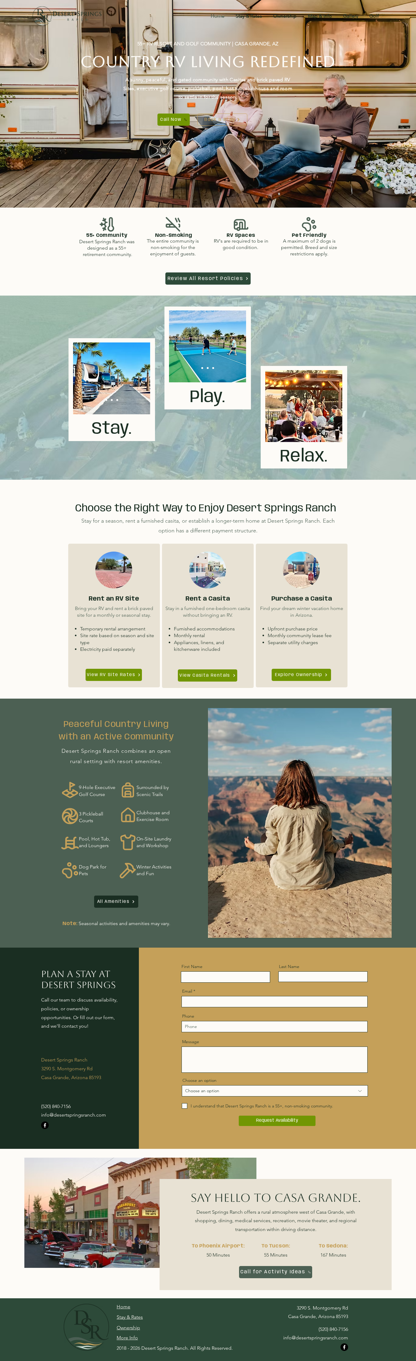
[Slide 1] (106, 400)
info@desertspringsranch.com (73, 1115)
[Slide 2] (112, 400)
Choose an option (199, 1080)
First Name (192, 966)
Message (190, 1042)
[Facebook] (45, 1125)
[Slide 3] (117, 400)
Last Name (289, 966)
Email (187, 991)
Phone (188, 1016)
